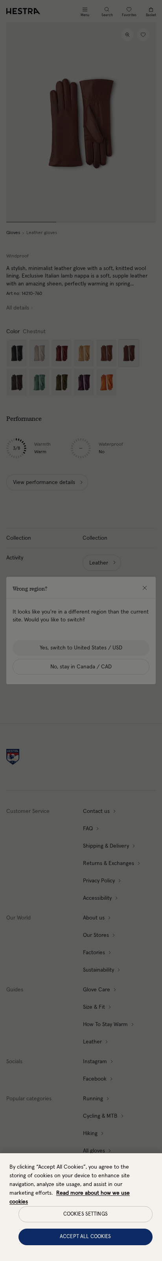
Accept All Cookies (85, 1236)
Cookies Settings (85, 1214)
